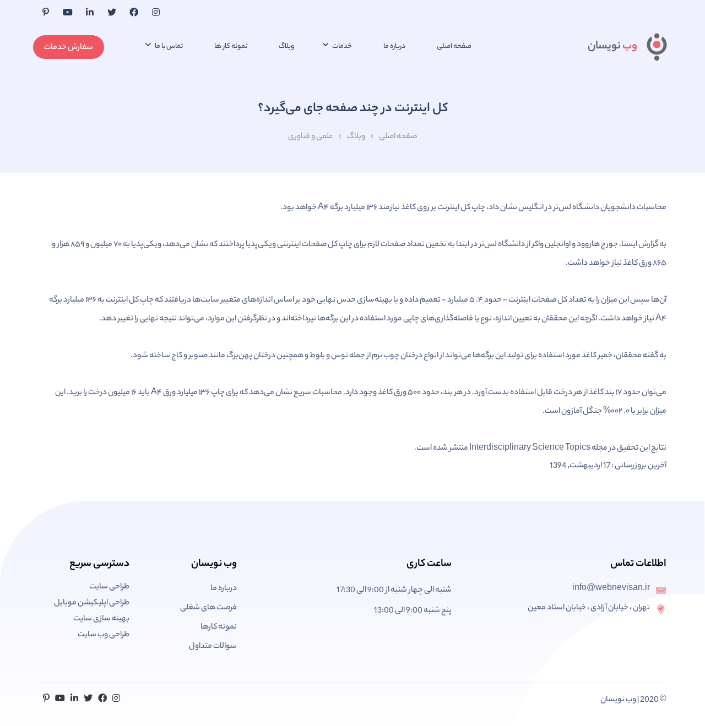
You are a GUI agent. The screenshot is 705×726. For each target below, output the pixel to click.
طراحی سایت (109, 587)
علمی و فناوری (310, 137)
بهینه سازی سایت (101, 619)
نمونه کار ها (230, 46)
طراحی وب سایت (103, 635)
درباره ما (394, 46)
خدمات (341, 46)
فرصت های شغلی (208, 608)
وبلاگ (286, 46)
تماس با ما (168, 46)
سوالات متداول (213, 646)
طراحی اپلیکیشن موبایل (91, 603)
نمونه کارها (218, 627)
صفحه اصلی (454, 46)
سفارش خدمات (68, 47)
